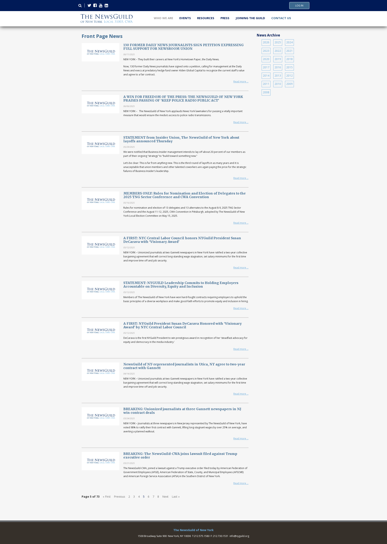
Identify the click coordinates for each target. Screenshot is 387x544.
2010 (278, 84)
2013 (278, 75)
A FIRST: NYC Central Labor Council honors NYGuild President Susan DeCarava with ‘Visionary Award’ (182, 240)
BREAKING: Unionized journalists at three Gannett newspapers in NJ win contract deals (182, 411)
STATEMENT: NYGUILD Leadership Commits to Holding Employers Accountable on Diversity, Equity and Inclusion (180, 284)
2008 (266, 92)
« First (107, 496)
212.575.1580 (201, 536)
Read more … (241, 81)
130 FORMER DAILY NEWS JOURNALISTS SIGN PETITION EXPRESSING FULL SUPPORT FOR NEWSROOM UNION (183, 47)
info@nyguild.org (239, 536)
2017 (266, 67)
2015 (289, 67)
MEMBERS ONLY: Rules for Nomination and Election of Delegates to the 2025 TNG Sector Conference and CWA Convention (184, 195)
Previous (119, 496)
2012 (289, 75)
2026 (266, 42)
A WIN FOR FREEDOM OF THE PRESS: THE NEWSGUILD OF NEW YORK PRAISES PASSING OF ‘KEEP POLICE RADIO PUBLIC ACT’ (183, 98)
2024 (289, 42)
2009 (289, 84)
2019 (278, 59)
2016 (278, 67)
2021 (289, 51)
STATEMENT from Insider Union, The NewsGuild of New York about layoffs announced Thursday (181, 139)
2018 (289, 59)
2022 (278, 51)
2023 (266, 51)
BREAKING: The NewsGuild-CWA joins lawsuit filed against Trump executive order (180, 455)
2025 (278, 42)
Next (165, 496)
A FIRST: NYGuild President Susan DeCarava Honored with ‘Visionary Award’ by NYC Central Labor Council (182, 325)
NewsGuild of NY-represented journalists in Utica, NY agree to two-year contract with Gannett (184, 366)
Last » (176, 496)
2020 (266, 59)
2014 (266, 75)
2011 (266, 84)
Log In (299, 5)
